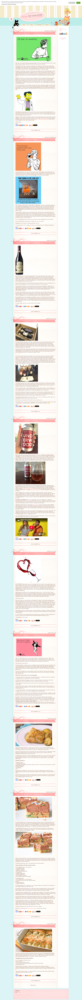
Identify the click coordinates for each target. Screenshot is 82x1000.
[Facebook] (16, 125)
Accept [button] (78, 2)
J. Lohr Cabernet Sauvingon (42, 119)
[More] (32, 125)
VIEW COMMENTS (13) (35, 625)
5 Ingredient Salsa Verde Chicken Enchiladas (28, 926)
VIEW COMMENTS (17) (35, 711)
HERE (41, 397)
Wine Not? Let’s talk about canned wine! (27, 420)
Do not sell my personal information (9, 4)
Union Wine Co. (36, 504)
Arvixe (62, 39)
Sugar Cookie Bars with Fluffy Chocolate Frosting (29, 794)
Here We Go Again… (21, 635)
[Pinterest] (21, 125)
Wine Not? (19, 553)
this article (27, 500)
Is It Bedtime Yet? (21, 33)
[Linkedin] (22, 125)
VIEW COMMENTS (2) (35, 233)
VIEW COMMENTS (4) (35, 130)
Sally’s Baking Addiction (31, 908)
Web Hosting (62, 38)
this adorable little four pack (27, 488)
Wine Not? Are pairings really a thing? (26, 139)
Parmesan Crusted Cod (22, 721)
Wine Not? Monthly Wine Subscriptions (26, 321)
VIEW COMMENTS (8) (35, 980)
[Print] (27, 125)
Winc (24, 277)
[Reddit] (19, 125)
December (19, 992)
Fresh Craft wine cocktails (35, 489)
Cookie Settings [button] (72, 2)
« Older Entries (33, 985)
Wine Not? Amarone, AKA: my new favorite (28, 243)
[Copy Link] (25, 125)
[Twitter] (17, 125)
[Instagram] (24, 125)
